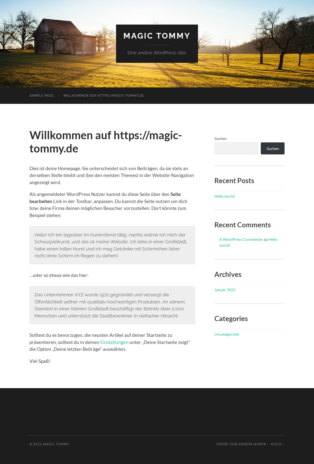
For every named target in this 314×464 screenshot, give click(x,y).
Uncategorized (226, 334)
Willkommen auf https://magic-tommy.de (104, 95)
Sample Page (41, 95)
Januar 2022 (225, 289)
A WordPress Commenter (241, 239)
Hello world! (224, 196)
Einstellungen (114, 342)
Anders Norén (252, 444)
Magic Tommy (157, 35)
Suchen (220, 138)
